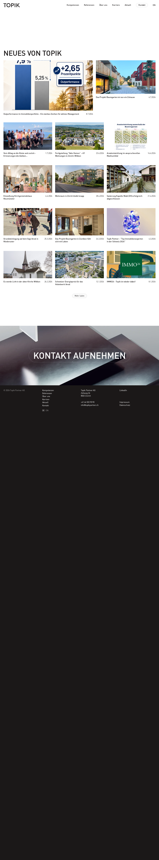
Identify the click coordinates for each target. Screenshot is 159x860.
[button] (73, 5)
